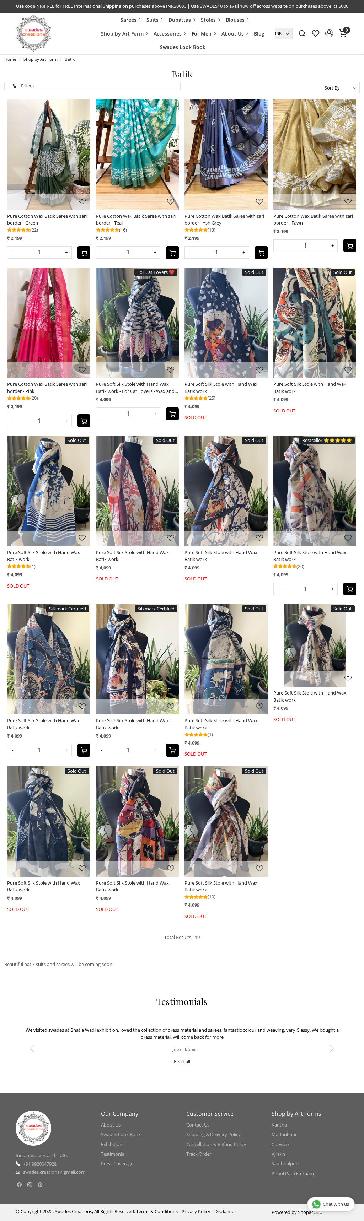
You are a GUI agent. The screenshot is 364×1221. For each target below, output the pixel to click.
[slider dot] (156, 1072)
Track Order (198, 1160)
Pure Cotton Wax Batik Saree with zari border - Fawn (313, 219)
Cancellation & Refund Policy (216, 1151)
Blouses (235, 19)
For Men (202, 33)
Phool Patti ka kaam (293, 1180)
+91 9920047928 (40, 1170)
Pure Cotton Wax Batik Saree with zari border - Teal (136, 219)
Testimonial (113, 1160)
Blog (259, 33)
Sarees (128, 19)
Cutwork (281, 1151)
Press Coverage (117, 1170)
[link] (302, 33)
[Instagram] (29, 1191)
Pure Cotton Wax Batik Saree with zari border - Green (47, 219)
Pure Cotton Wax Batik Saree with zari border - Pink (47, 387)
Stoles (208, 19)
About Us (232, 33)
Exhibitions (112, 1151)
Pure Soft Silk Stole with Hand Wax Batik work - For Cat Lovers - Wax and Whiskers (135, 388)
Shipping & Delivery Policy (213, 1141)
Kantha (279, 1132)
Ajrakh (278, 1160)
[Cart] (83, 252)
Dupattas (179, 19)
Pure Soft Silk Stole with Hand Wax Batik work (220, 387)
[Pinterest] (40, 1191)
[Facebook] (19, 1191)
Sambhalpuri (285, 1170)
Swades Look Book (182, 47)
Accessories (168, 33)
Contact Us (197, 1132)
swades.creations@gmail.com (54, 1179)
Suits (152, 19)
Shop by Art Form (122, 33)
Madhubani (284, 1141)
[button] (329, 33)
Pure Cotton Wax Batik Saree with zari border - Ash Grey (224, 219)
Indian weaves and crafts (42, 1162)
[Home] (33, 33)
